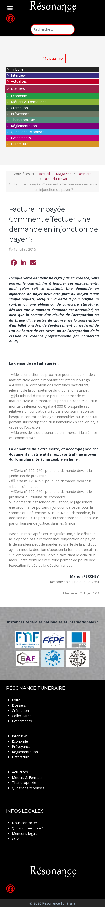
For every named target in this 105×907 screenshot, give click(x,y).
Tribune (17, 69)
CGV (15, 838)
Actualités (19, 81)
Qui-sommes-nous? (27, 828)
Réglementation (24, 125)
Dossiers (18, 88)
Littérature (19, 143)
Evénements (21, 138)
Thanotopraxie (24, 782)
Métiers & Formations (28, 101)
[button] (14, 263)
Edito (16, 700)
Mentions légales (25, 833)
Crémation (19, 108)
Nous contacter (24, 822)
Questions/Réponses (27, 131)
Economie (19, 95)
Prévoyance (20, 113)
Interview (18, 75)
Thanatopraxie (23, 119)
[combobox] (53, 29)
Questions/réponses (28, 788)
